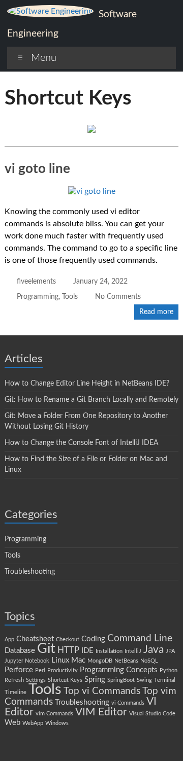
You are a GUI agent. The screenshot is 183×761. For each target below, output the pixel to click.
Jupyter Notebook (27, 661)
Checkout (67, 639)
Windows (57, 723)
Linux (60, 660)
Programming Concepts (119, 670)
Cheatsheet (35, 639)
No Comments (118, 296)
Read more (156, 312)
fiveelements (36, 281)
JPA (170, 651)
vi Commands (127, 703)
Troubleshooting (30, 571)
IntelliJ (133, 651)
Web (12, 723)
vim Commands (54, 713)
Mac (78, 660)
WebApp (32, 723)
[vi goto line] (91, 191)
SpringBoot (121, 680)
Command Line (139, 638)
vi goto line (37, 169)
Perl (40, 670)
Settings (36, 680)
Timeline (15, 692)
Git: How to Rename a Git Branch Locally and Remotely (91, 399)
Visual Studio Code (152, 713)
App (9, 639)
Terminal (164, 680)
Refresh (14, 680)
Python (168, 670)
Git (46, 648)
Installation (109, 651)
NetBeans (126, 661)
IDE (87, 650)
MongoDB (99, 661)
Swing (144, 680)
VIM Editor (101, 712)
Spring (94, 679)
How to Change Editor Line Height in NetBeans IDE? (87, 383)
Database (20, 650)
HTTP (68, 650)
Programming (37, 296)
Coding (93, 639)
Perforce (19, 670)
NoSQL (149, 661)
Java (153, 649)
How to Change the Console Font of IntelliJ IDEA (81, 442)
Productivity (62, 670)
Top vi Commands (102, 691)
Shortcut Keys (65, 680)
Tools (70, 296)
